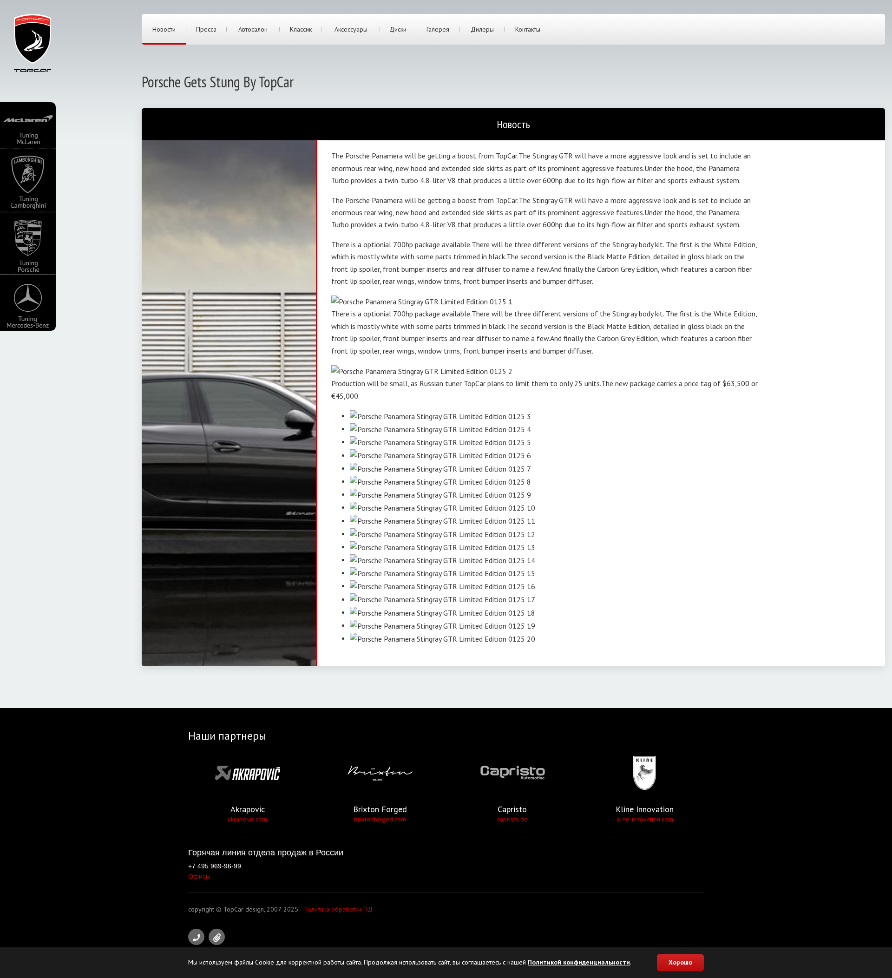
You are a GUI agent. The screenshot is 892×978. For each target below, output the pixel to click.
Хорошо (680, 962)
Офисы (199, 876)
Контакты (527, 29)
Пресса (206, 29)
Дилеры (482, 29)
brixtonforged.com (380, 819)
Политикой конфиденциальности (579, 962)
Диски (398, 29)
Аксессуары (350, 29)
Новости (164, 29)
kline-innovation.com (645, 819)
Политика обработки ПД (338, 909)
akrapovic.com (247, 819)
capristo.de (512, 819)
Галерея (437, 29)
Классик (301, 29)
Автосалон (253, 29)
